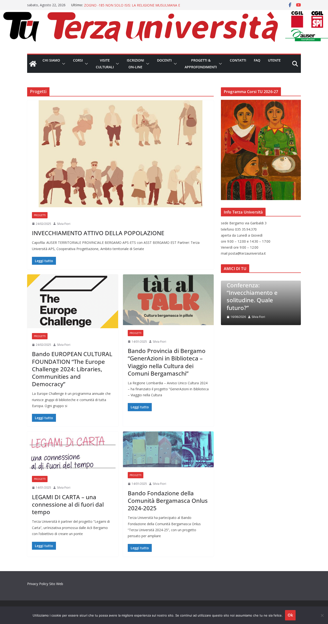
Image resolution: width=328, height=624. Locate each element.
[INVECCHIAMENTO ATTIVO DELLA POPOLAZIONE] (120, 153)
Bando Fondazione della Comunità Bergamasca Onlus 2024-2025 (168, 500)
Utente (274, 60)
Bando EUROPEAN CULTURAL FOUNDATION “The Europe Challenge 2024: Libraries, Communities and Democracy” (72, 369)
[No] (322, 615)
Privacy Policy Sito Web (45, 583)
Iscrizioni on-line (135, 63)
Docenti (164, 60)
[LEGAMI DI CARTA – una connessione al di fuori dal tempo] (72, 451)
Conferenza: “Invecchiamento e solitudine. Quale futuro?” (252, 296)
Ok (290, 615)
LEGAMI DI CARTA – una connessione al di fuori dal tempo (68, 504)
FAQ (257, 60)
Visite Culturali (105, 63)
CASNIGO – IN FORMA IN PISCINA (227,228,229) (122, 5)
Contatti (238, 60)
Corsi (78, 60)
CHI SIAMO (51, 60)
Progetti (40, 215)
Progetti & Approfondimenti (201, 63)
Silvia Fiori (63, 224)
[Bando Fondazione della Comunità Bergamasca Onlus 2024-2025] (168, 449)
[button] (62, 63)
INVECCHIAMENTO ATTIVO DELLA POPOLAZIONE (98, 233)
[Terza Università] (33, 63)
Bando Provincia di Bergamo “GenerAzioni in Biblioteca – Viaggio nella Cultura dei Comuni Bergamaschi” (167, 362)
